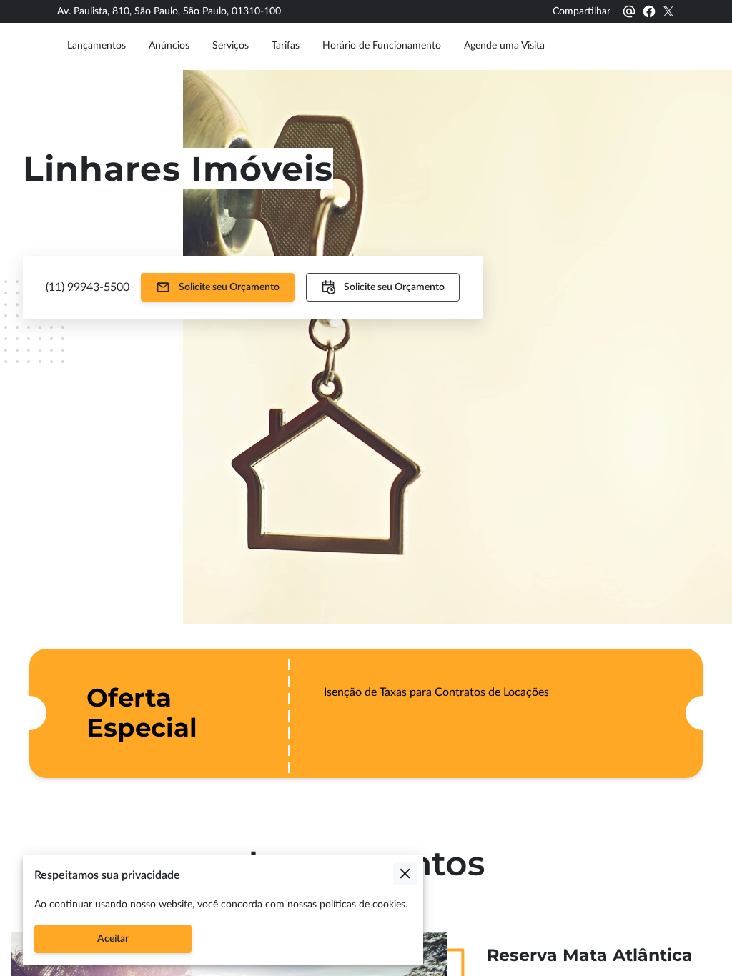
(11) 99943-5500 (87, 287)
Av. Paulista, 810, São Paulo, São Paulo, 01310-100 (169, 11)
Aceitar (113, 939)
